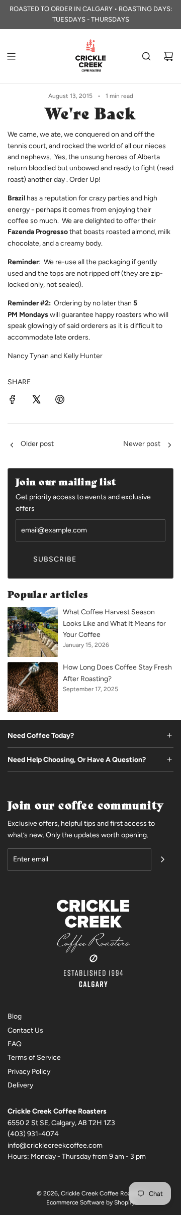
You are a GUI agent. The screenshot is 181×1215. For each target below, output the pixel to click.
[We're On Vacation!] (12, 445)
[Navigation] (11, 56)
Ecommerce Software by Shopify (90, 1202)
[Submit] (162, 859)
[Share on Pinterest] (60, 401)
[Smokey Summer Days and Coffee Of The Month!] (169, 445)
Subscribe (54, 559)
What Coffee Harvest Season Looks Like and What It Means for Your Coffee (114, 623)
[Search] (146, 56)
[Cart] (168, 56)
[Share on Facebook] (13, 401)
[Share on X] (36, 401)
